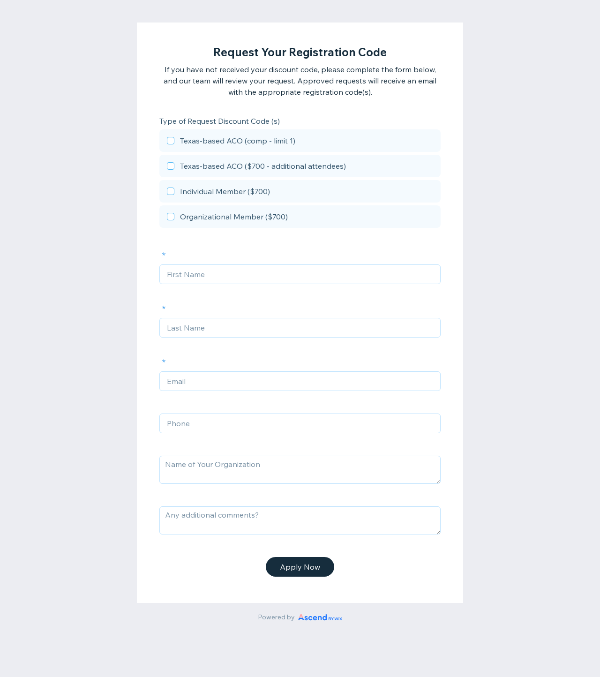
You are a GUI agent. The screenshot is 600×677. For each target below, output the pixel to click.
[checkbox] (300, 142)
